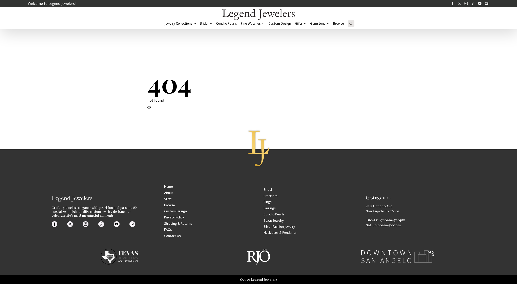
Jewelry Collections (178, 23)
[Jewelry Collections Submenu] (195, 23)
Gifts (299, 23)
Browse (338, 23)
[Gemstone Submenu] (328, 23)
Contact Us (172, 236)
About (168, 193)
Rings (268, 202)
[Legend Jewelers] (258, 14)
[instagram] (466, 3)
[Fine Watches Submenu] (263, 23)
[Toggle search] (351, 23)
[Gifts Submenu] (305, 23)
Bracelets (270, 196)
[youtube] (479, 3)
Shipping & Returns (178, 223)
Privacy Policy (174, 217)
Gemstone (318, 23)
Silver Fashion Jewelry (279, 227)
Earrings (270, 208)
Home (168, 187)
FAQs (168, 230)
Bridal (268, 190)
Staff (167, 199)
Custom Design (279, 23)
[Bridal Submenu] (211, 23)
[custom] (473, 3)
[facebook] (452, 3)
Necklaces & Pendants (280, 233)
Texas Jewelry (274, 220)
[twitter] (459, 3)
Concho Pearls (226, 23)
